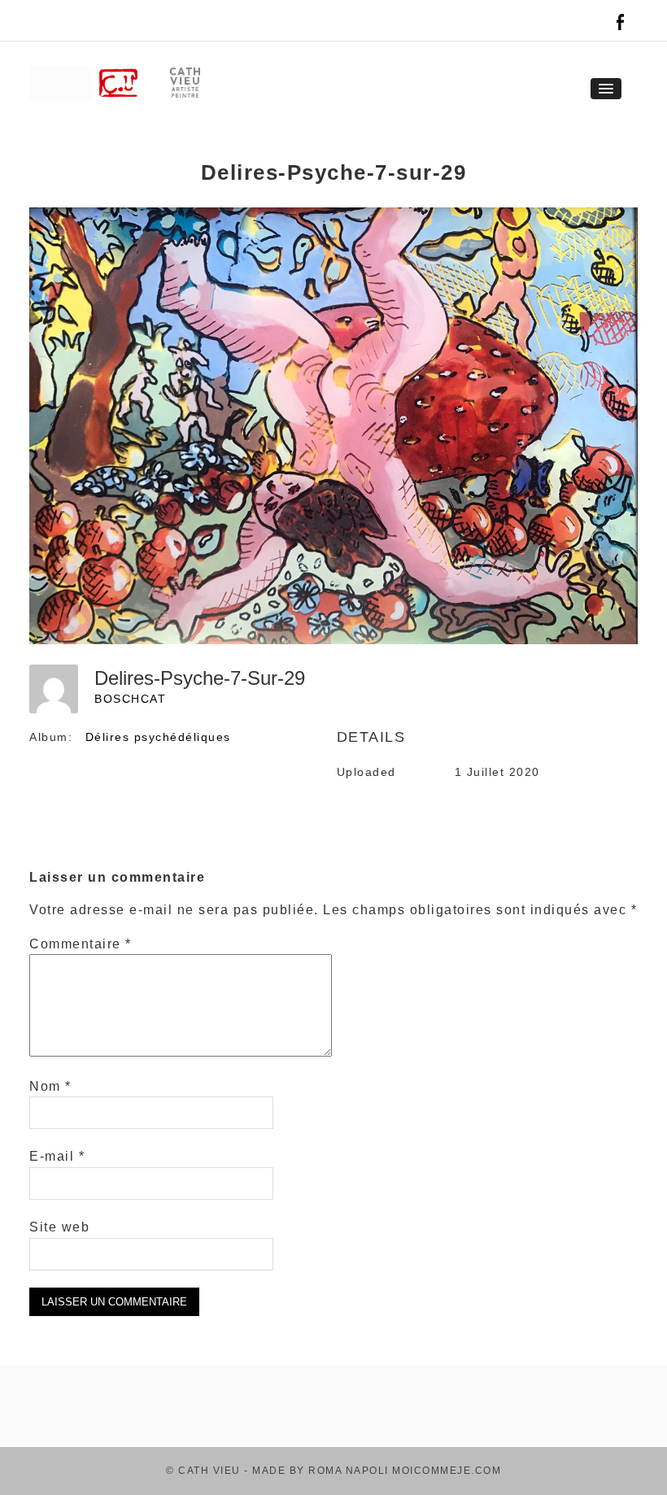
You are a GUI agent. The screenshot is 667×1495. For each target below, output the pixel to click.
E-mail (57, 1156)
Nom (50, 1086)
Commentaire (80, 944)
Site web (59, 1227)
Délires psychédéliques (158, 736)
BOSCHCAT (130, 698)
